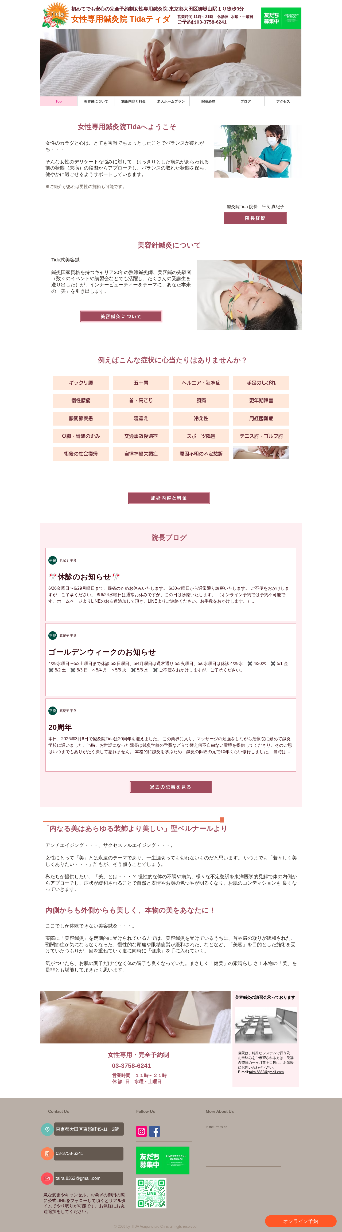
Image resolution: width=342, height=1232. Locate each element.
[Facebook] (154, 1131)
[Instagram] (141, 1131)
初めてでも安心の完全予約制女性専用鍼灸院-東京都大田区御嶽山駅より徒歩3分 (157, 9)
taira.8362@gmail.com (78, 1178)
